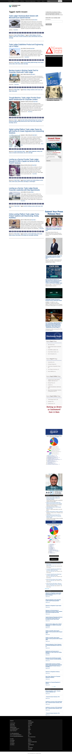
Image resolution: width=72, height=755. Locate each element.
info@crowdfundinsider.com (15, 733)
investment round (29, 180)
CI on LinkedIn (12, 741)
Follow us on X (54, 559)
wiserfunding (36, 235)
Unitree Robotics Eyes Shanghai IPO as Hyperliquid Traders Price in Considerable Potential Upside (53, 516)
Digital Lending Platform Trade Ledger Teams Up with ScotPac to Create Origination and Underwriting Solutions (26, 131)
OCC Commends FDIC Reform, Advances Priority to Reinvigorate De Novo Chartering (54, 584)
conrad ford (25, 206)
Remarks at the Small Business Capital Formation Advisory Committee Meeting (53, 658)
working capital (14, 91)
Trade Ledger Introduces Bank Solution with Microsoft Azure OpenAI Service (23, 17)
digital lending (33, 233)
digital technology (34, 62)
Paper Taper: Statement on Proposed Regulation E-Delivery (53, 677)
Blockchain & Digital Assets (30, 1)
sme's (41, 36)
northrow (13, 235)
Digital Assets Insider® (13, 727)
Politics (29, 726)
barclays (24, 89)
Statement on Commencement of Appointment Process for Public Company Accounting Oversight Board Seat (54, 611)
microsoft (20, 36)
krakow (13, 63)
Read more (48, 596)
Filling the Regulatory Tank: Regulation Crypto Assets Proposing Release (53, 600)
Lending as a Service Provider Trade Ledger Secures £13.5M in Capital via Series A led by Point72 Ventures (24, 161)
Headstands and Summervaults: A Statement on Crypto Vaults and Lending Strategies (54, 652)
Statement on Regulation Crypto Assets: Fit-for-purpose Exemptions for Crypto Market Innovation (53, 594)
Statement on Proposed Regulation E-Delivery (53, 683)
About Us (29, 743)
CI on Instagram (12, 743)
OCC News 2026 (51, 566)
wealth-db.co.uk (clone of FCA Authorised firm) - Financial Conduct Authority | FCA (54, 702)
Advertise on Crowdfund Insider (32, 741)
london (28, 121)
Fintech (38, 1)
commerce (39, 120)
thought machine (39, 121)
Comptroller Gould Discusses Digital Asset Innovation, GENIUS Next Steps (53, 569)
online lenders (18, 235)
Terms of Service (30, 747)
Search (60, 1)
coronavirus (25, 233)
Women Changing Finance (31, 736)
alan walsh (22, 120)
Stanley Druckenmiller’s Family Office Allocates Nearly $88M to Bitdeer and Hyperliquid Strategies (53, 498)
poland (22, 63)
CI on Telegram (12, 744)
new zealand (14, 152)
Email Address (48, 19)
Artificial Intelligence (20, 35)
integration (11, 36)
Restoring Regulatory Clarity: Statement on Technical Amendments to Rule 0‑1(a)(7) (53, 645)
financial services (24, 121)
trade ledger (11, 37)
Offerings (22, 1)
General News (19, 151)
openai (30, 36)
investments (32, 89)
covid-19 (29, 233)
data (13, 121)
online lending (23, 235)
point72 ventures (20, 181)
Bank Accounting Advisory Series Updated (53, 579)
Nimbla (10, 235)
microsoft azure (25, 36)
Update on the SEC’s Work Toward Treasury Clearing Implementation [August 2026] (54, 631)
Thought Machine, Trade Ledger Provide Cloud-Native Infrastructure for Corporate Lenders (25, 98)
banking (26, 120)
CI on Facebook (12, 740)
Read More (16, 29)
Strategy (29, 727)
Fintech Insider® (12, 724)
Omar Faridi (35, 19)
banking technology (31, 120)
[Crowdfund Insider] (15, 8)
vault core (15, 122)
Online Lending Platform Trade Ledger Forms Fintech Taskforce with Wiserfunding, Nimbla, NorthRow (24, 216)
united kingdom (32, 181)
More (43, 1)
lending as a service (39, 180)
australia (30, 151)
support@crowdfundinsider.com (17, 734)
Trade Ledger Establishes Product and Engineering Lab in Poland (26, 45)
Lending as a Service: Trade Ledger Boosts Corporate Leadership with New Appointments (24, 189)
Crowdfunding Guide (31, 744)
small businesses (34, 36)
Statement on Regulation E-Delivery (53, 671)
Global (18, 62)
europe (39, 62)
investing (28, 89)
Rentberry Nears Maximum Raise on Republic (54, 511)
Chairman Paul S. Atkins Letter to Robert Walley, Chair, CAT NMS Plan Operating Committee (54, 625)
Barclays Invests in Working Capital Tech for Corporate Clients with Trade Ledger (23, 71)
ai (28, 35)
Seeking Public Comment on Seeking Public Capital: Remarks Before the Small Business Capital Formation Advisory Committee (54, 665)
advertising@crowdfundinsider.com (18, 736)
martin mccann (15, 36)
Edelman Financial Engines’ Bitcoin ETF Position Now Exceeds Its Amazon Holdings (54, 503)
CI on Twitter (12, 738)
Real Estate (29, 733)
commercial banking (26, 62)
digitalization (34, 151)
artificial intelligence (32, 35)
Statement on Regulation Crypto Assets (53, 605)
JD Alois (31, 192)
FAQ (28, 746)
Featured (10, 1)
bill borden (39, 35)
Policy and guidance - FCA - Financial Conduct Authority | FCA (53, 691)
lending (38, 151)
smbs (39, 36)
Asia (28, 735)
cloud (36, 120)
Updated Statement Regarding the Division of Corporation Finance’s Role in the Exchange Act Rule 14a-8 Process (54, 618)
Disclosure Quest (12, 725)
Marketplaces (16, 1)
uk (28, 181)
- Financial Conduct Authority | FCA (53, 696)
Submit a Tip (30, 740)
